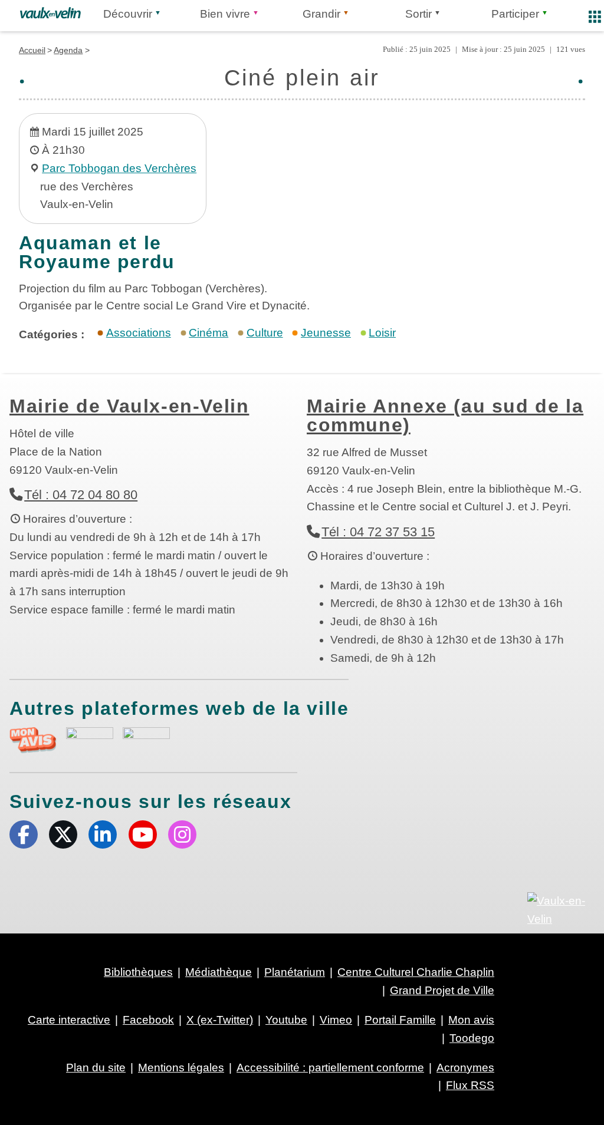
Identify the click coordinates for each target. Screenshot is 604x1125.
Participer (515, 14)
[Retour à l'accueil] (50, 13)
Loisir (382, 332)
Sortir (418, 14)
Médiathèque (218, 972)
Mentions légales (181, 1067)
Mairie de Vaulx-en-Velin (129, 406)
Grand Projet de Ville (442, 990)
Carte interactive (69, 1020)
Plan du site (96, 1067)
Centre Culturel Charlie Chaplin (415, 972)
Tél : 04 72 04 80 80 (80, 494)
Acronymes (465, 1067)
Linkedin (102, 834)
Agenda (68, 50)
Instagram (182, 834)
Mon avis (471, 1020)
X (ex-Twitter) (63, 834)
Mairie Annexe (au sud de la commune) (445, 415)
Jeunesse (326, 332)
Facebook (23, 834)
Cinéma (208, 332)
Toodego (471, 1038)
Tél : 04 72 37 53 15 (378, 531)
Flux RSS (470, 1085)
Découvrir (127, 14)
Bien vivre (225, 14)
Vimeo (336, 1020)
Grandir (321, 14)
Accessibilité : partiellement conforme (330, 1067)
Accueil (32, 50)
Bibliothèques (138, 972)
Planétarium (294, 972)
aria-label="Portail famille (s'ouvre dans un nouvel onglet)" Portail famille (146, 739)
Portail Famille (400, 1020)
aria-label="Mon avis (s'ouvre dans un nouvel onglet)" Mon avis (33, 740)
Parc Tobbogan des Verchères (119, 168)
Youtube (143, 834)
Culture (265, 332)
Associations (138, 332)
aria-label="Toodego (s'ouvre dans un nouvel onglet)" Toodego (89, 738)
